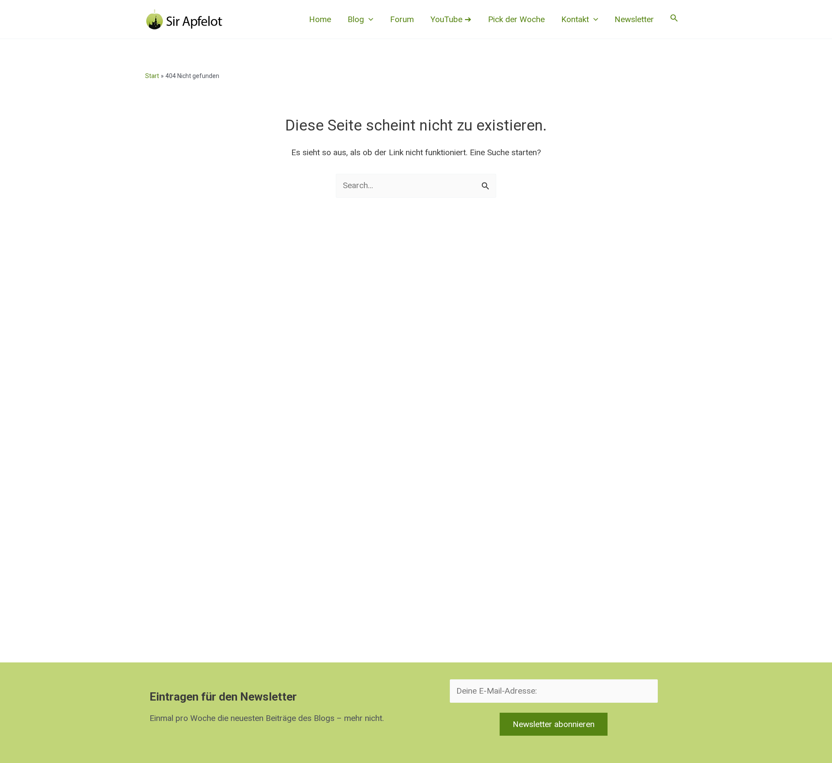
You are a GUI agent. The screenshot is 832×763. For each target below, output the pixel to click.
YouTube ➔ (450, 19)
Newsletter (634, 19)
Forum (402, 19)
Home (320, 19)
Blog (356, 19)
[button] (368, 19)
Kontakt (575, 19)
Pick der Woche (516, 19)
